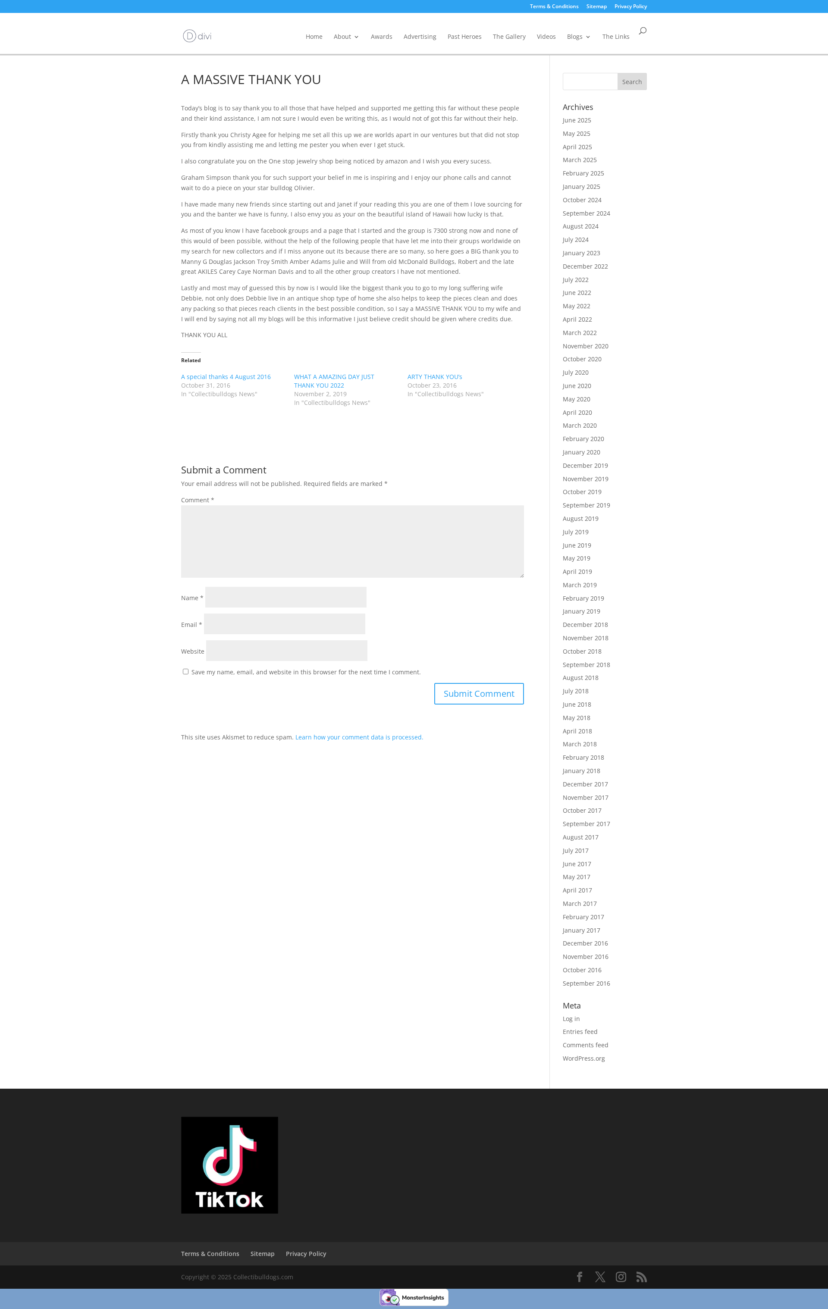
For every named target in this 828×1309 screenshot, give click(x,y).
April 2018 (577, 731)
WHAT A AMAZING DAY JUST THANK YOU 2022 (334, 381)
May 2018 (576, 718)
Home (314, 36)
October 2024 (582, 200)
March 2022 (580, 333)
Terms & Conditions (554, 7)
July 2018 (576, 691)
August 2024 (581, 226)
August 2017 (581, 837)
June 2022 (577, 292)
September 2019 (586, 505)
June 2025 (577, 120)
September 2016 (586, 983)
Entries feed (580, 1031)
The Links (616, 36)
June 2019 (577, 545)
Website (192, 651)
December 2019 (585, 465)
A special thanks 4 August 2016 (226, 377)
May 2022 (576, 306)
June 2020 (577, 386)
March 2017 (580, 903)
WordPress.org (584, 1058)
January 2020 (581, 452)
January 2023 (581, 253)
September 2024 (586, 213)
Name (192, 598)
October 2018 (582, 651)
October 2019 (582, 492)
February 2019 (583, 598)
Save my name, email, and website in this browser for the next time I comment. (306, 672)
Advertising (420, 36)
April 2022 (577, 319)
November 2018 (585, 638)
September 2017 (586, 824)
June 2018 (577, 704)
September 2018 (586, 665)
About (342, 36)
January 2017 (581, 930)
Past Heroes (465, 36)
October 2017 (582, 810)
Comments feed (585, 1045)
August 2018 (581, 677)
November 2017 (585, 797)
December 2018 (585, 624)
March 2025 (580, 160)
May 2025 (576, 133)
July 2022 (576, 280)
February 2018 (583, 757)
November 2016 (585, 956)
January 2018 (581, 771)
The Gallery (509, 36)
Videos (546, 36)
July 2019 (576, 532)
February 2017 (583, 917)
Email (191, 624)
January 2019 (581, 611)
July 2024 (576, 239)
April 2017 (577, 890)
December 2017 (585, 784)
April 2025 (577, 147)
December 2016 (585, 943)
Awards (381, 36)
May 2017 (576, 877)
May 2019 (576, 558)
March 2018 (580, 744)
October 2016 (582, 970)
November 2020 (585, 346)
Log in (571, 1019)
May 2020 (576, 399)
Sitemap (596, 7)
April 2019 (577, 571)
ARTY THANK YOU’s (435, 377)
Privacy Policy (631, 7)
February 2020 (583, 439)
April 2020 (577, 412)
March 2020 (580, 425)
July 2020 (576, 372)
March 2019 (580, 585)
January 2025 (581, 186)
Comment (197, 500)
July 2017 (576, 850)
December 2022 (585, 266)
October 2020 (582, 359)
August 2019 (581, 518)
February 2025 (583, 173)
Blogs (575, 36)
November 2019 (585, 479)
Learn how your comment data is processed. (359, 737)
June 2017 (577, 864)
